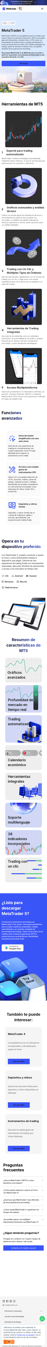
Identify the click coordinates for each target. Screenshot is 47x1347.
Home (5, 23)
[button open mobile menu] (42, 8)
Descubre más (18, 1061)
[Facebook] (7, 1301)
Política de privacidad (25, 1335)
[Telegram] (14, 1301)
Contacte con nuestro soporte (23, 1248)
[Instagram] (11, 1301)
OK (9, 1342)
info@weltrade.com (11, 1305)
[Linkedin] (4, 1301)
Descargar (23, 63)
